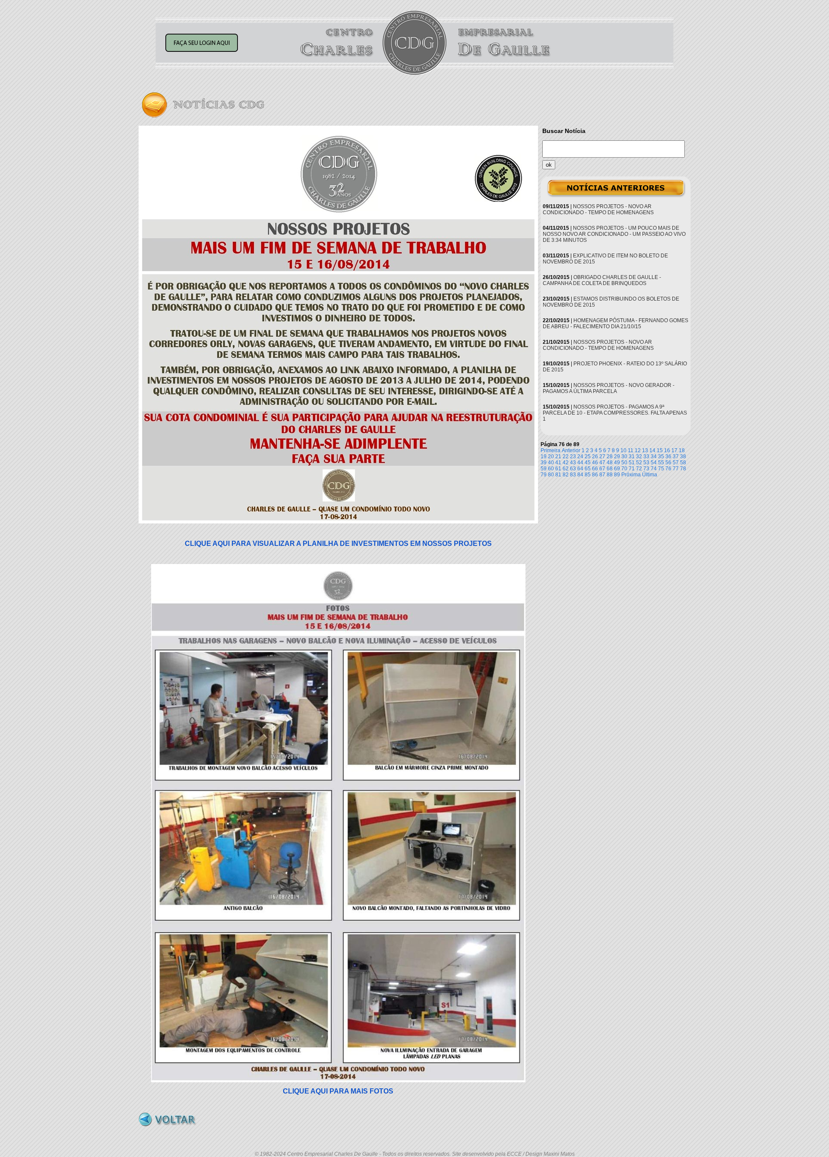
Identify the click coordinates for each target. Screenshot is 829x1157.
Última (649, 475)
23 (573, 456)
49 (617, 463)
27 (602, 456)
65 (588, 469)
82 (566, 475)
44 (580, 463)
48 (610, 463)
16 (667, 450)
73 (646, 469)
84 (580, 475)
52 (639, 463)
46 (595, 463)
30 (624, 456)
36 (668, 456)
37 (676, 456)
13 (645, 450)
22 (566, 456)
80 (551, 475)
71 (632, 469)
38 (683, 456)
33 (646, 456)
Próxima (631, 475)
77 (676, 469)
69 (617, 469)
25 (588, 456)
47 (602, 463)
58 (683, 463)
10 (623, 450)
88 (610, 475)
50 (624, 463)
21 (558, 456)
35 (661, 456)
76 (668, 469)
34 (654, 456)
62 (566, 469)
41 (558, 463)
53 (646, 463)
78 (683, 469)
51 (632, 463)
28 (610, 456)
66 (595, 469)
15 (660, 450)
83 (573, 475)
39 (544, 463)
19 (544, 456)
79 (544, 475)
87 (602, 475)
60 (551, 469)
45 (588, 463)
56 (668, 463)
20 (551, 456)
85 (588, 475)
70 (624, 469)
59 (544, 469)
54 (654, 463)
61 (558, 469)
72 (639, 469)
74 (654, 469)
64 (580, 469)
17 (674, 450)
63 (573, 469)
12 (638, 450)
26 (595, 456)
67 (602, 469)
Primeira (550, 450)
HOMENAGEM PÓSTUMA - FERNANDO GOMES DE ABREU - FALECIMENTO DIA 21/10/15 (615, 323)
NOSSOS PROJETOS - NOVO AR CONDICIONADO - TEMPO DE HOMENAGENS (598, 209)
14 (652, 450)
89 (617, 475)
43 (573, 463)
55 (661, 463)
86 (595, 475)
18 (682, 450)
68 (610, 469)
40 (551, 463)
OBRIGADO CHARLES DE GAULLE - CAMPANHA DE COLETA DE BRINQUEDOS (602, 280)
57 (676, 463)
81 (558, 475)
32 (639, 456)
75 (661, 469)
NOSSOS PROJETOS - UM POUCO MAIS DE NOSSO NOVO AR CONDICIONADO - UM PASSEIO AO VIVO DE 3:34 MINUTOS (614, 234)
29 (617, 456)
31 (632, 456)
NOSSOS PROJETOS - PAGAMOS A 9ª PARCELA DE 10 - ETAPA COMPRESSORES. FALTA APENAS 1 (615, 413)
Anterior (571, 450)
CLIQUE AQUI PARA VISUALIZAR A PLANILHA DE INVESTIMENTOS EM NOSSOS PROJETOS (338, 543)
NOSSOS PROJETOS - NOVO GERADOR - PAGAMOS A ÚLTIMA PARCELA (608, 388)
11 (630, 450)
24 (580, 456)
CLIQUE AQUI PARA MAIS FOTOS (338, 1091)
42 (566, 463)
